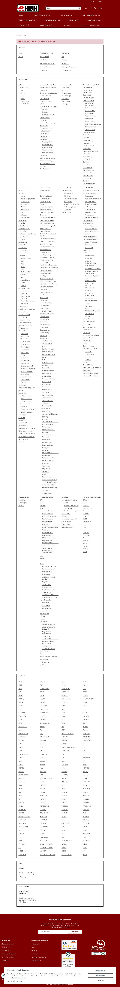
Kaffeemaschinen (90, 280)
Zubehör (23, 285)
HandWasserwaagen (46, 292)
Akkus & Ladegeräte (48, 624)
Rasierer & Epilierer (91, 204)
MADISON (43, 785)
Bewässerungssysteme (28, 199)
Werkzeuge (43, 338)
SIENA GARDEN (23, 827)
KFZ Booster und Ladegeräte (70, 511)
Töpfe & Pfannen (88, 365)
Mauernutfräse (89, 121)
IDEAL (20, 761)
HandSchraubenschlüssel (48, 281)
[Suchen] (79, 8)
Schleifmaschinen (47, 477)
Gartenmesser (25, 344)
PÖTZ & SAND (44, 806)
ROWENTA (43, 820)
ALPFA (85, 685)
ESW (84, 723)
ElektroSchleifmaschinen (47, 238)
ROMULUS (43, 816)
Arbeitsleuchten (45, 190)
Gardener (86, 511)
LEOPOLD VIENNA (46, 778)
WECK (64, 851)
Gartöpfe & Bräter (88, 223)
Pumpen (23, 207)
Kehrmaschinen (23, 328)
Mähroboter (24, 406)
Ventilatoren (89, 306)
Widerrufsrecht (66, 70)
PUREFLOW (22, 809)
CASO (85, 706)
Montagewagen (66, 93)
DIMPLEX (86, 716)
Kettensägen (44, 125)
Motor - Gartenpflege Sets (27, 387)
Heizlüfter (86, 137)
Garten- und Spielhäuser (28, 234)
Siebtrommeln (23, 425)
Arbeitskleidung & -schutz (69, 500)
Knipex (64, 768)
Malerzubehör (44, 308)
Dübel (42, 204)
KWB (41, 775)
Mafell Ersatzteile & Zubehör (49, 597)
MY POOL (86, 799)
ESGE (63, 723)
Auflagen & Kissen (26, 258)
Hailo (84, 751)
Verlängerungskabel (70, 207)
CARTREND (43, 706)
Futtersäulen (22, 245)
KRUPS (85, 771)
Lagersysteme (44, 305)
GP (84, 744)
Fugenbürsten (23, 242)
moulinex (64, 799)
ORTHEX (42, 802)
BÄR (20, 692)
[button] (86, 8)
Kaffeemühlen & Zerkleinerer (90, 284)
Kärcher (42, 561)
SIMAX (85, 827)
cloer (63, 709)
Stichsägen (43, 166)
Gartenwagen (25, 350)
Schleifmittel (46, 545)
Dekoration (22, 223)
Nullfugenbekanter (46, 131)
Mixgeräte (88, 290)
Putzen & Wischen (88, 338)
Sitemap (64, 60)
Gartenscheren (25, 347)
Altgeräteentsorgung (46, 53)
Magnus (85, 785)
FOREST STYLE (88, 508)
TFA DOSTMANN (67, 840)
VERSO (21, 851)
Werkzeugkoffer (47, 406)
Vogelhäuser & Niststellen (26, 436)
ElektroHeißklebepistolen (47, 217)
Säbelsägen (43, 136)
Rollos (85, 343)
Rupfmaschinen (66, 521)
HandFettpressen (45, 249)
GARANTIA (65, 737)
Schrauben (43, 322)
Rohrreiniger (89, 247)
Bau (22, 90)
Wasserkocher (89, 313)
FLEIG (63, 730)
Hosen (66, 502)
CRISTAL (85, 712)
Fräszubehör (46, 574)
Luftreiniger (86, 332)
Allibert (64, 685)
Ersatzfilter (45, 524)
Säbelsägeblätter (47, 150)
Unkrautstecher (25, 379)
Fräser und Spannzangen (50, 527)
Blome (42, 695)
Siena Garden (44, 651)
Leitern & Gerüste (88, 146)
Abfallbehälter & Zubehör (91, 190)
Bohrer (42, 193)
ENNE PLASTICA (45, 723)
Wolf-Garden (44, 659)
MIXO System (68, 201)
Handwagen (65, 98)
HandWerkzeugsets (46, 295)
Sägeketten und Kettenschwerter (47, 541)
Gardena (42, 505)
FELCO (42, 726)
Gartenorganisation (24, 288)
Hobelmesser (46, 530)
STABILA (85, 830)
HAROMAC (43, 754)
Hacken (23, 355)
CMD (84, 709)
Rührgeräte (86, 154)
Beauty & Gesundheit (89, 193)
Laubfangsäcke (47, 535)
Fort (41, 502)
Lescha (64, 778)
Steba (42, 833)
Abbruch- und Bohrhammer (89, 104)
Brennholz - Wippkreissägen (48, 93)
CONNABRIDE (44, 712)
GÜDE (85, 519)
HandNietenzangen (46, 270)
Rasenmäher (22, 393)
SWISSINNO (44, 837)
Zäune (23, 239)
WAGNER (43, 851)
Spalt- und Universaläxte (47, 158)
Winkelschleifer (90, 129)
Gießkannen (24, 204)
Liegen (23, 269)
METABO (21, 795)
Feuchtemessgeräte (89, 132)
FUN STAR (86, 733)
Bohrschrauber (89, 113)
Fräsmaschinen (47, 437)
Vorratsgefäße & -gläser (90, 373)
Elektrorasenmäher (26, 401)
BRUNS (42, 702)
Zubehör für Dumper (48, 648)
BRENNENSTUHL (88, 699)
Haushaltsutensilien (89, 226)
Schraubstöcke (44, 324)
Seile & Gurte (44, 327)
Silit (63, 827)
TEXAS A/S (43, 840)
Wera (84, 851)
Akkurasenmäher (26, 396)
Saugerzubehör (47, 587)
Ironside (42, 558)
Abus (20, 681)
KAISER (42, 764)
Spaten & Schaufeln (27, 371)
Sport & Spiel (25, 236)
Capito (21, 706)
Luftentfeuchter (88, 330)
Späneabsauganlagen (47, 161)
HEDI (84, 527)
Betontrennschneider (91, 108)
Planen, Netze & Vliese (28, 301)
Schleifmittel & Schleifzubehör (47, 637)
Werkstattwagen (45, 333)
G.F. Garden (22, 737)
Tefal (63, 837)
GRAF (42, 747)
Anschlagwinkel (47, 341)
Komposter (24, 293)
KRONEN (43, 771)
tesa (84, 837)
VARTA (85, 847)
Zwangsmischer (88, 175)
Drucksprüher (25, 339)
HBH (41, 555)
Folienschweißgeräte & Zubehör (92, 277)
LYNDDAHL (86, 782)
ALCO (20, 685)
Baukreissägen (87, 87)
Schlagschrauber (90, 127)
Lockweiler (22, 782)
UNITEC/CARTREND (46, 847)
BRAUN (42, 699)
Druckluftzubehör (47, 521)
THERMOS (86, 840)
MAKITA (21, 789)
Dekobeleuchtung (90, 212)
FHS (63, 726)
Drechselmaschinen (46, 101)
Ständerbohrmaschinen (47, 163)
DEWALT (42, 716)
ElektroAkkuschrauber (47, 207)
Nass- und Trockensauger (93, 124)
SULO (63, 833)
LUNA (42, 782)
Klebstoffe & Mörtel (46, 303)
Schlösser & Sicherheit (90, 348)
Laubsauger (22, 385)
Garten (23, 93)
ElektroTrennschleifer (46, 244)
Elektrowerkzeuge (88, 100)
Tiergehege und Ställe (25, 431)
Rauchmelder (87, 340)
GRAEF (21, 747)
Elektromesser (89, 266)
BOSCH (85, 695)
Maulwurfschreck (26, 363)
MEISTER (64, 792)
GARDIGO (64, 740)
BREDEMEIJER (66, 699)
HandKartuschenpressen (47, 255)
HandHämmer (44, 252)
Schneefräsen (23, 420)
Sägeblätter (43, 139)
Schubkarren (65, 87)
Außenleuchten (90, 209)
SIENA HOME (44, 827)
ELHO (20, 723)
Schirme (23, 274)
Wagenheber (66, 524)
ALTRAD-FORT (44, 688)
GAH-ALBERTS (44, 737)
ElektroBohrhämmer (46, 209)
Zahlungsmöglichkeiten (47, 63)
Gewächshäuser (23, 303)
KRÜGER (64, 771)
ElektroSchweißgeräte (47, 241)
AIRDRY (42, 681)
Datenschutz (19, 981)
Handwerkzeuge (47, 365)
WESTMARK (22, 854)
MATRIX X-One (44, 613)
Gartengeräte (23, 247)
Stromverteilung (66, 190)
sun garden (86, 833)
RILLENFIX (65, 813)
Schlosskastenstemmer (49, 479)
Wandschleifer (87, 173)
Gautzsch (86, 513)
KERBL (85, 764)
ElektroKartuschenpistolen (48, 226)
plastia (21, 806)
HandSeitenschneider (46, 286)
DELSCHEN (22, 716)
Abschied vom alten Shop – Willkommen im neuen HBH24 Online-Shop (28, 875)
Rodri (84, 813)
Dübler (42, 104)
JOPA (63, 761)
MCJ (20, 792)
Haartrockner (89, 196)
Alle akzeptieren (100, 970)
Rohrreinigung (44, 319)
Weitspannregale (67, 527)
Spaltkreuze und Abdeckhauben (47, 551)
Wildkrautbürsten (24, 439)
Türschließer (87, 370)
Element (85, 719)
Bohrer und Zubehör (48, 569)
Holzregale (43, 120)
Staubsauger (89, 298)
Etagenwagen (66, 101)
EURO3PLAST (23, 726)
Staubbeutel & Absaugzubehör (47, 645)
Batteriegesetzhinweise (69, 67)
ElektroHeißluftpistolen (47, 223)
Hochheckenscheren (25, 322)
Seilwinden (86, 162)
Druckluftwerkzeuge (48, 354)
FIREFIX (85, 726)
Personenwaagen (90, 201)
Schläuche (24, 215)
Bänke (23, 261)
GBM (84, 516)
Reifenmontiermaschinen (69, 519)
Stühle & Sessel (25, 280)
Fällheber (45, 112)
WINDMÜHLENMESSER (47, 854)
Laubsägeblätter (47, 147)
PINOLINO (86, 802)
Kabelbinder (44, 300)
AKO (63, 681)
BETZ (85, 692)
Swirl (20, 837)
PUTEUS (43, 809)
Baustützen (86, 181)
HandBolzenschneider (47, 247)
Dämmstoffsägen (88, 97)
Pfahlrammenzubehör (49, 538)
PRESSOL (65, 806)
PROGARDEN (87, 806)
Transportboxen (47, 398)
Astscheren (24, 333)
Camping (23, 231)
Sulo (41, 654)
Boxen (23, 264)
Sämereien (22, 417)
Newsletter (43, 70)
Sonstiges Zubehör (48, 641)
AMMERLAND (66, 688)
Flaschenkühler (87, 220)
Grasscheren (22, 306)
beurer (21, 695)
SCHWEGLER (66, 823)
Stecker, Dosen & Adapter (72, 204)
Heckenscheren (23, 312)
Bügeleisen (88, 253)
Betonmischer (87, 178)
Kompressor (89, 118)
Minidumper (86, 148)
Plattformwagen (67, 96)
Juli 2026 (21, 868)
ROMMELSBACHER (24, 816)
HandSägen (43, 276)
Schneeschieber (23, 423)
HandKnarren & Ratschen (48, 257)
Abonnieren (74, 931)
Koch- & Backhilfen (89, 321)
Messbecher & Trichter (47, 314)
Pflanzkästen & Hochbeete (25, 297)
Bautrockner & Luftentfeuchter (88, 91)
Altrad (20, 688)
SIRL (20, 830)
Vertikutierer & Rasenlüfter (27, 434)
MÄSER (42, 789)
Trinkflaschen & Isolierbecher (92, 367)
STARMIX (21, 833)
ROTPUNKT (22, 820)
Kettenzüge (86, 143)
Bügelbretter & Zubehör (90, 217)
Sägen (23, 98)
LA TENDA (65, 775)
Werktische (43, 335)
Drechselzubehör (47, 519)
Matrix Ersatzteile (45, 600)
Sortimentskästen (45, 330)
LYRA (20, 785)
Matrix (85, 551)
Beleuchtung (22, 190)
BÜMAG (85, 702)
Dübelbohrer (46, 199)
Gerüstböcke (87, 135)
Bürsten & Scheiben (48, 349)
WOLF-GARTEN (66, 854)
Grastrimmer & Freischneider (27, 309)
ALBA (84, 681)
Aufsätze (23, 196)
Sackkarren (65, 90)
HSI (63, 757)
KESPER (21, 768)
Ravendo (85, 532)
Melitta (85, 792)
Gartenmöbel (23, 255)
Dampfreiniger (89, 255)
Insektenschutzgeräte (25, 325)
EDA (63, 719)
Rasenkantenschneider (28, 366)
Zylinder (87, 359)
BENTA (42, 692)
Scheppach (43, 621)
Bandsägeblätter (47, 142)
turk (20, 847)
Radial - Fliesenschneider (91, 151)
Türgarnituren (89, 354)
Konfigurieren (100, 975)
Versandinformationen (47, 67)
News (92, 2)
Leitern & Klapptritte (89, 327)
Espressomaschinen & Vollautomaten (92, 272)
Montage (64, 516)
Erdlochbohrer (23, 226)
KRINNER (21, 771)
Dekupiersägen (44, 98)
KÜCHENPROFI (23, 775)
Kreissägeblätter (47, 144)
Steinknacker (87, 164)
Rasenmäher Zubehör (27, 409)
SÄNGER (85, 820)
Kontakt (99, 2)
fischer (21, 730)
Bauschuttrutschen (89, 183)
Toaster (87, 303)
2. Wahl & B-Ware (24, 87)
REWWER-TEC (44, 813)
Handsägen (24, 358)
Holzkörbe (88, 245)
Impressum (10, 981)
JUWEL (21, 764)
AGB (63, 56)
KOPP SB (86, 768)
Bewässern (22, 193)
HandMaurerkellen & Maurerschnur (46, 261)
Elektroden (43, 215)
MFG (20, 799)
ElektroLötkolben (45, 228)
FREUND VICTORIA (67, 733)
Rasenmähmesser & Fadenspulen (48, 628)
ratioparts (65, 809)
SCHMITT (43, 823)
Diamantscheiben (45, 201)
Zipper (42, 665)
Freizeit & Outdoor (24, 228)
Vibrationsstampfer (89, 170)
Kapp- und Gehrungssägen (48, 123)
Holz (22, 96)
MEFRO (42, 616)
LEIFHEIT (21, 778)
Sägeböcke (43, 155)
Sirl (84, 538)
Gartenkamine (23, 253)
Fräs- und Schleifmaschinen (48, 106)
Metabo (42, 619)
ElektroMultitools (45, 231)
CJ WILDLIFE (44, 709)
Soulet (64, 830)
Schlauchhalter (25, 217)
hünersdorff (86, 757)
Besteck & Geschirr (91, 228)
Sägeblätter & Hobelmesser (46, 633)
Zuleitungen (67, 209)
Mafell (42, 563)
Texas (20, 840)
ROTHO (64, 816)
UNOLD (64, 847)
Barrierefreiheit (44, 56)
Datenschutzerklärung (72, 923)
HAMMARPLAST (23, 754)
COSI (63, 712)
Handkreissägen (45, 117)
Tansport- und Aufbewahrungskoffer (48, 593)
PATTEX (64, 802)
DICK (63, 716)
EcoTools (85, 505)
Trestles (85, 540)
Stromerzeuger (87, 167)
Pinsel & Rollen (46, 311)
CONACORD (22, 712)
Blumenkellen (25, 336)
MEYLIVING (86, 795)
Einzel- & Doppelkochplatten (91, 262)
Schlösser (88, 351)
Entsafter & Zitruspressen (93, 268)
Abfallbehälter (25, 291)
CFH (41, 500)
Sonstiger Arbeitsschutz (71, 505)
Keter (41, 768)
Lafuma (85, 775)
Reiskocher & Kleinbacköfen (89, 294)
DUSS (85, 502)
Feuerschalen (23, 500)
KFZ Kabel (67, 196)
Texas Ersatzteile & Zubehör (48, 656)
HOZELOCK (43, 757)
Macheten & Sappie (48, 115)
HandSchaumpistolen (46, 278)
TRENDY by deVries (46, 844)
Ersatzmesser (46, 662)
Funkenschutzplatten (91, 242)
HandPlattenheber (45, 273)
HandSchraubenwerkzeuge (48, 284)
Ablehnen (100, 980)
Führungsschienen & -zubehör (49, 578)
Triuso (85, 844)
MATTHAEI (86, 789)
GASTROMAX (87, 740)
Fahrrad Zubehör (67, 508)
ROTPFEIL (86, 816)
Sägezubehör (46, 584)
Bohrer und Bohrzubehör (49, 516)
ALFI (41, 685)
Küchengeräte (87, 324)
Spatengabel (25, 374)
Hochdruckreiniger (24, 314)
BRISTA (21, 702)
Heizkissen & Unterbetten (93, 199)
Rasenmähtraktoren (27, 412)
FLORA (85, 730)
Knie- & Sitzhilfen (88, 319)
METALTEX (43, 795)
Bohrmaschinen (90, 110)
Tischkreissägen (45, 169)
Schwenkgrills (23, 502)
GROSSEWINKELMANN (69, 747)
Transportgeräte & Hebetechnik (26, 102)
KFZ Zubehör (66, 513)
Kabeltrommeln (88, 140)
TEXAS (85, 549)
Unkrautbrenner (25, 377)
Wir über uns (44, 60)
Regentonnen (25, 209)
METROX (64, 795)
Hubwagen (65, 104)
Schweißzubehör (47, 548)
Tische (23, 283)
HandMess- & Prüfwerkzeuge (49, 267)
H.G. (41, 751)
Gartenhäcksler (25, 250)
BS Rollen (65, 702)
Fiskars (42, 730)
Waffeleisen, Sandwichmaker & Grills (92, 310)
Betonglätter (87, 95)
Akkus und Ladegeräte (49, 511)
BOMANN (65, 695)
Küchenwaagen (90, 288)
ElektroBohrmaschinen (47, 212)
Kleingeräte (22, 331)
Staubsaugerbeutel (91, 300)
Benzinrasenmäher (26, 398)
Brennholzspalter (45, 96)
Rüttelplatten (87, 156)
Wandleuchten (89, 215)
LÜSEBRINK (65, 782)
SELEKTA (86, 823)
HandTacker (44, 289)
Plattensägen (44, 133)
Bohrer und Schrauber (47, 196)
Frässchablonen (47, 571)
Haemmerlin (87, 521)
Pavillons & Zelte (26, 272)
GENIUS (64, 744)
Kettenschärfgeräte (46, 128)
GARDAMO (86, 737)
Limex (85, 530)
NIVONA (21, 802)
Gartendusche (25, 201)
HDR (84, 754)
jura (84, 761)
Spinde (85, 362)
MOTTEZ (43, 799)
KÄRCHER (65, 764)
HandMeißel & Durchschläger (49, 265)
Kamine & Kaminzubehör (90, 239)
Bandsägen (43, 90)
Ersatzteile (45, 602)
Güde (41, 508)
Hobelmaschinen (47, 445)
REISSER (21, 813)
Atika (84, 688)
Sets (22, 277)
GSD (84, 747)
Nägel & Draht (44, 316)
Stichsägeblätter (47, 152)
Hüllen (23, 266)
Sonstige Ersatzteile (48, 590)
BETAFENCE (65, 692)
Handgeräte (43, 109)
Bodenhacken (23, 220)
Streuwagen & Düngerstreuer (27, 428)
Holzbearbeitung (45, 411)
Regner (23, 212)
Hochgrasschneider (24, 320)
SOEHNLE (43, 830)
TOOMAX (21, 844)
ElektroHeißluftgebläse (47, 220)
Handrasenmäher (26, 404)
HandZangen (44, 297)
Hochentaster (23, 317)
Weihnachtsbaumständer (91, 376)
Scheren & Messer (88, 346)
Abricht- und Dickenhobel (48, 87)
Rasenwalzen (23, 415)
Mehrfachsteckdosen (70, 199)
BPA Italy (86, 500)
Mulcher (21, 390)
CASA (63, 706)
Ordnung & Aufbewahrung (91, 335)
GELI (41, 744)
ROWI (63, 820)
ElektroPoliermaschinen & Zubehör (48, 235)
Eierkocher (88, 258)
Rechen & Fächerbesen (28, 368)
